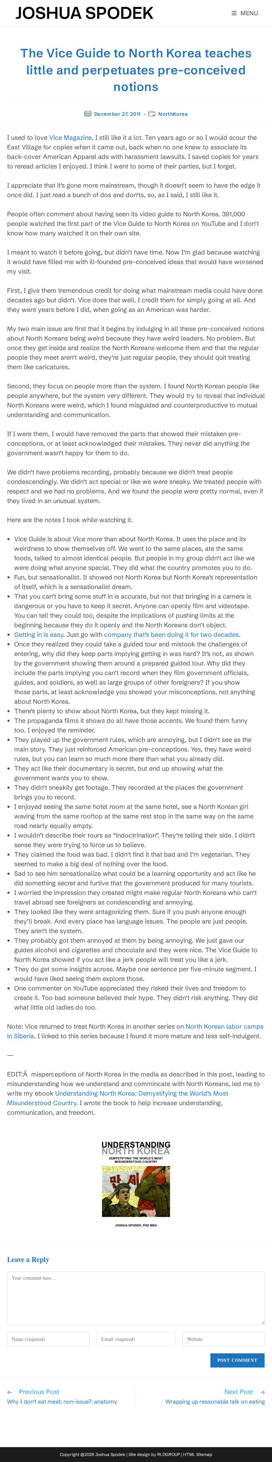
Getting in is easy (38, 634)
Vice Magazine (70, 137)
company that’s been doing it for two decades (171, 634)
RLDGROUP (168, 1454)
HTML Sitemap (197, 1454)
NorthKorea (173, 114)
